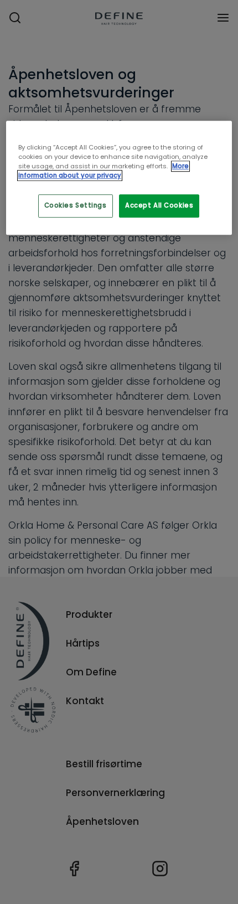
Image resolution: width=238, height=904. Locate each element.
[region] (119, 178)
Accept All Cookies (159, 205)
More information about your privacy (103, 171)
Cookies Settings (75, 205)
